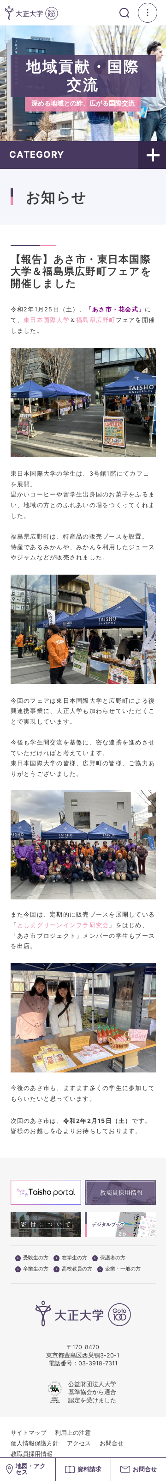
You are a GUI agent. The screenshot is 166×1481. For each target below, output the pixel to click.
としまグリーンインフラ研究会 (63, 925)
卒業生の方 (35, 1269)
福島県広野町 (96, 319)
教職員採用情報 (32, 1453)
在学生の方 (74, 1258)
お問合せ (112, 1443)
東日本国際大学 (47, 319)
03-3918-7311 (98, 1363)
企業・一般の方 (123, 1269)
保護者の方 (112, 1258)
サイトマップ (29, 1432)
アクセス (79, 1443)
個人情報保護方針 (35, 1443)
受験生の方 (35, 1258)
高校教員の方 (77, 1269)
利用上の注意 (73, 1432)
